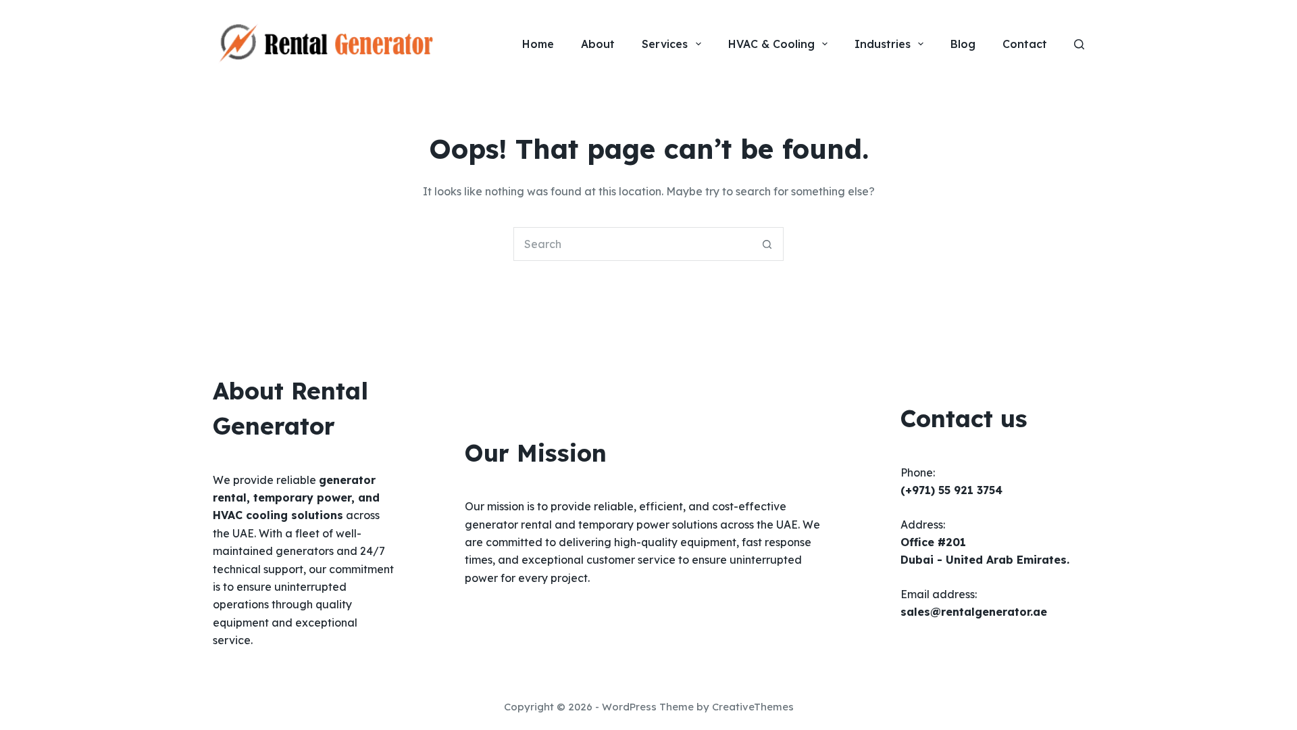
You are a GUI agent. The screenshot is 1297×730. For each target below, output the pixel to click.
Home (538, 44)
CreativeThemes (753, 706)
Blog (962, 44)
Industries (883, 44)
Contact (1024, 44)
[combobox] (632, 244)
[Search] (1079, 44)
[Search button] (767, 244)
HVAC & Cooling (771, 44)
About (598, 44)
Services (665, 44)
